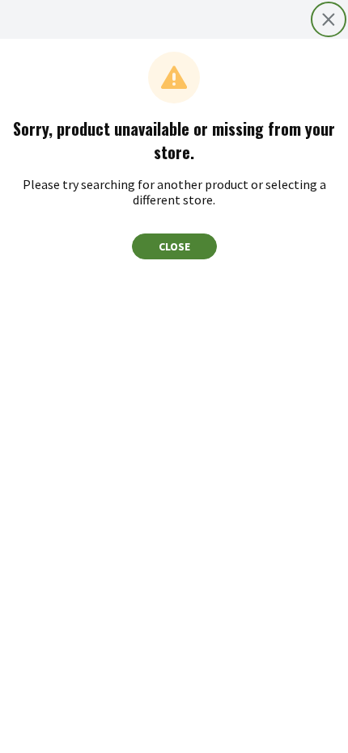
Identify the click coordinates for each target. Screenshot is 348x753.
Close (174, 246)
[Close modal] (328, 19)
